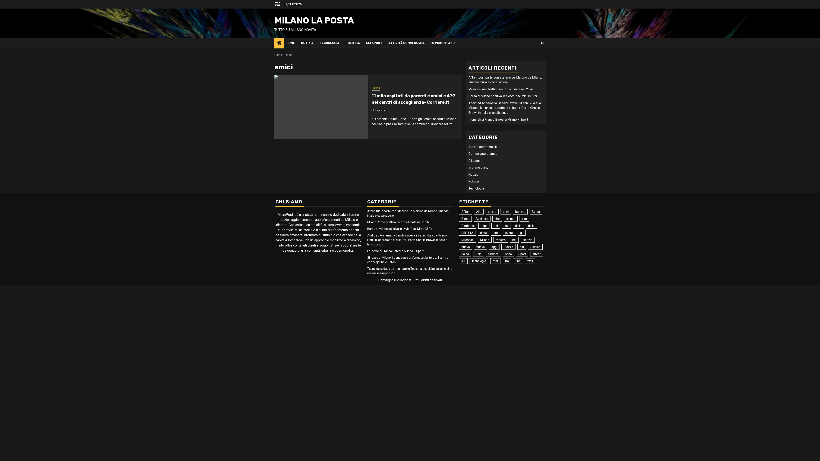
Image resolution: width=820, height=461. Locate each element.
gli (521, 233)
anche (492, 211)
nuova (465, 247)
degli (484, 226)
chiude (510, 218)
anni (506, 211)
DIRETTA (467, 233)
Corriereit (467, 226)
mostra (501, 240)
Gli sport (374, 43)
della (518, 226)
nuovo (480, 247)
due (496, 233)
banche (520, 211)
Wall (530, 261)
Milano (484, 240)
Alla (478, 211)
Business (482, 218)
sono (508, 254)
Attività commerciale (406, 43)
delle (531, 226)
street (537, 254)
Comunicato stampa (483, 154)
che (497, 218)
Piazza (508, 247)
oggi (494, 247)
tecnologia (479, 261)
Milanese (467, 240)
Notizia (307, 43)
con (524, 218)
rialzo (465, 254)
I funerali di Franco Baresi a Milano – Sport (498, 119)
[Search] (542, 43)
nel (514, 240)
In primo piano (443, 43)
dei (496, 226)
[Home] (279, 43)
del (506, 226)
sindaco (493, 254)
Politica (353, 43)
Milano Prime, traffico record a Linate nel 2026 (501, 89)
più (522, 247)
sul (463, 261)
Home (290, 43)
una (518, 261)
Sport (522, 254)
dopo (483, 233)
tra (507, 261)
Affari (465, 211)
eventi (509, 233)
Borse (465, 218)
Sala (479, 254)
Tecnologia (329, 43)
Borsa (536, 211)
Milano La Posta (314, 20)
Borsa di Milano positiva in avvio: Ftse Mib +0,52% (503, 96)
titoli (495, 261)
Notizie (527, 240)
